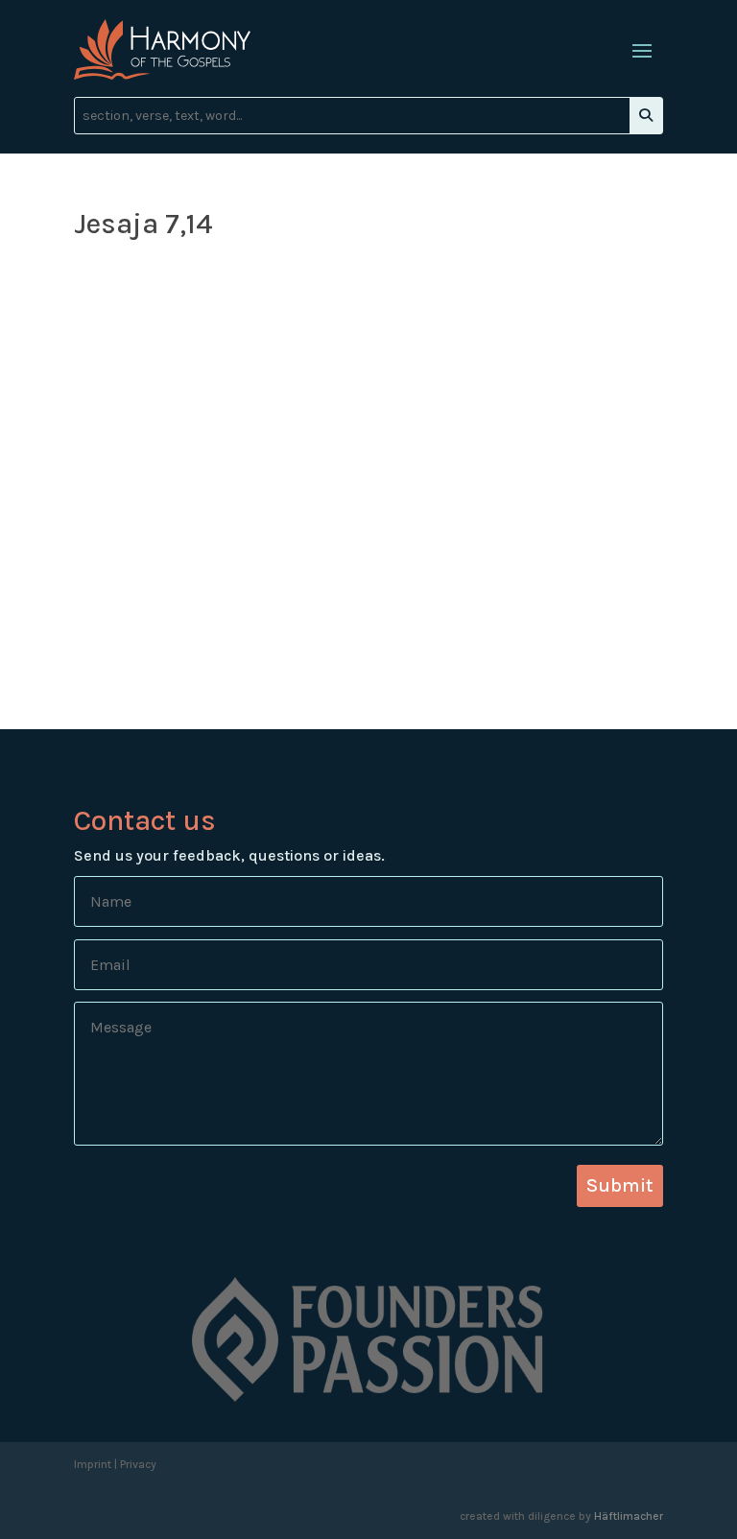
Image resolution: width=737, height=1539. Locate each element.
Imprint (92, 1464)
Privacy (138, 1464)
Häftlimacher (628, 1516)
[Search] (646, 115)
